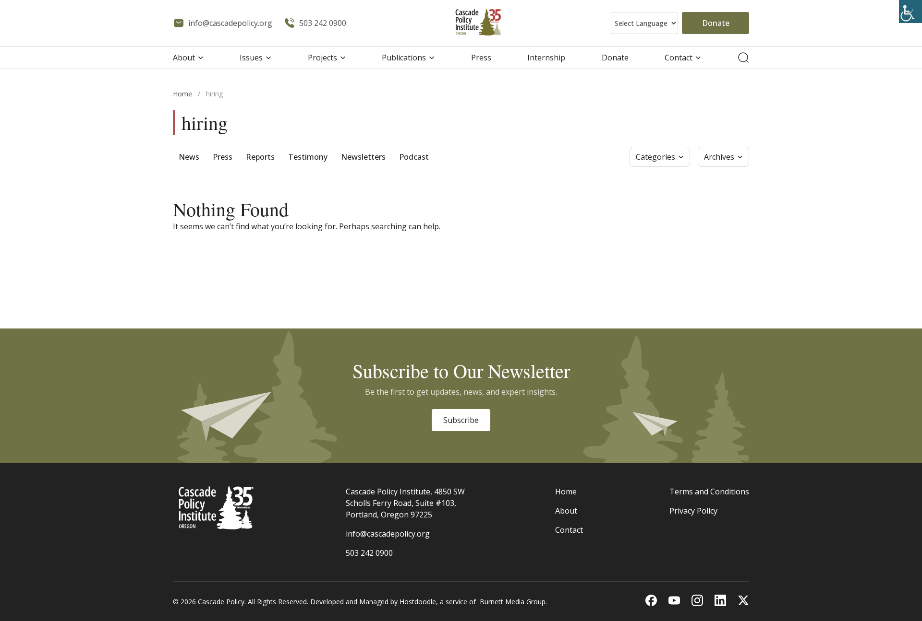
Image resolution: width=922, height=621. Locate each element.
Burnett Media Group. (513, 601)
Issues (251, 57)
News (189, 157)
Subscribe (461, 420)
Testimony (308, 157)
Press (481, 57)
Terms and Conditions (709, 491)
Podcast (414, 157)
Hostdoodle (418, 601)
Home (182, 93)
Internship (546, 57)
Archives (719, 157)
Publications (404, 57)
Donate (715, 23)
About (184, 57)
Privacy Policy (693, 510)
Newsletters (363, 157)
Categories (655, 157)
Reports (260, 157)
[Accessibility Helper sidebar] (910, 11)
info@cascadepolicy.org (388, 533)
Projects (322, 57)
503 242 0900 (369, 553)
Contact (678, 57)
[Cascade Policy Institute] (478, 23)
